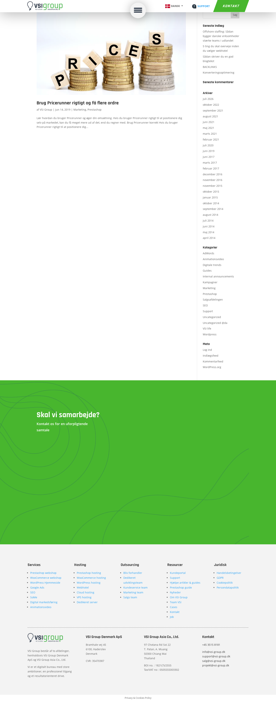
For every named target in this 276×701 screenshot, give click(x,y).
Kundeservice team (135, 587)
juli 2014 (208, 220)
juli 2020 (208, 145)
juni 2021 (208, 122)
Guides (207, 270)
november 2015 (212, 186)
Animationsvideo (213, 259)
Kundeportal (178, 573)
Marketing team (133, 592)
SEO (205, 305)
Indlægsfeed (210, 355)
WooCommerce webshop (45, 577)
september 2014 (213, 209)
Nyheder (175, 592)
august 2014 (210, 214)
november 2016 (212, 180)
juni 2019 (208, 151)
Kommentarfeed (213, 361)
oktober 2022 (211, 104)
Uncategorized (212, 317)
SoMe (33, 597)
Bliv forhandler (132, 573)
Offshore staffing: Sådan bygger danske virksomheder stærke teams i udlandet (221, 36)
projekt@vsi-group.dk (215, 665)
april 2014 (209, 238)
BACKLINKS (210, 67)
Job (172, 617)
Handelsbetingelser (229, 573)
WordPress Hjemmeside (45, 582)
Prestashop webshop (43, 573)
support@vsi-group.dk (216, 656)
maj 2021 (208, 128)
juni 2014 (208, 226)
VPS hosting (84, 597)
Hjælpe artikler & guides (185, 582)
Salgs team (130, 597)
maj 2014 (208, 232)
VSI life (207, 328)
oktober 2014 (211, 203)
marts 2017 (210, 162)
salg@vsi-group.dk (213, 661)
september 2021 (213, 110)
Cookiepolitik (225, 582)
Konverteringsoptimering (218, 72)
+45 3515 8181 (211, 644)
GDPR (220, 577)
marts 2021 (210, 133)
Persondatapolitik (228, 587)
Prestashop (94, 109)
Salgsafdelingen (213, 299)
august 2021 (210, 116)
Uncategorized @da (215, 323)
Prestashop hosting (89, 573)
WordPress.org (212, 367)
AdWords (208, 253)
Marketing (79, 109)
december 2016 (212, 174)
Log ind (207, 350)
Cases (173, 607)
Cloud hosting (85, 592)
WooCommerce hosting (91, 577)
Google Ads (37, 587)
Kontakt (231, 6)
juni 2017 (208, 157)
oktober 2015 (211, 191)
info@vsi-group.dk (213, 652)
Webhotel (83, 587)
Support (208, 311)
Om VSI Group (179, 597)
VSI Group (46, 109)
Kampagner (210, 282)
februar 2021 (211, 139)
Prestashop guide (181, 587)
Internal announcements (218, 276)
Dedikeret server (87, 602)
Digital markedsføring (43, 602)
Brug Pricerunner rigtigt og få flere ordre (78, 103)
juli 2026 (208, 99)
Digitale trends (212, 265)
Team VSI (175, 602)
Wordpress (209, 334)
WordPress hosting (88, 582)
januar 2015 (210, 197)
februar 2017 (211, 168)
